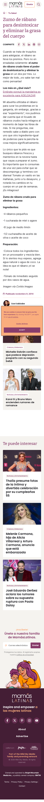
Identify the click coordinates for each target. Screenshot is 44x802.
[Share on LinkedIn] (29, 44)
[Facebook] (7, 720)
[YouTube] (37, 720)
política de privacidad (25, 655)
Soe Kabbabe (18, 303)
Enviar (35, 645)
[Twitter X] (15, 720)
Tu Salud (12, 13)
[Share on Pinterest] (34, 44)
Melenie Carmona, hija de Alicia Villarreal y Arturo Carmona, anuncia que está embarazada (20, 543)
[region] (22, 321)
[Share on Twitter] (24, 44)
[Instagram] (29, 720)
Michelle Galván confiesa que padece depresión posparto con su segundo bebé (22, 356)
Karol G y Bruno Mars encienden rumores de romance (20, 402)
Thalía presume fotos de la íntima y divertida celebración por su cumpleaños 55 (22, 488)
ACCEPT (22, 330)
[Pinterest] (22, 720)
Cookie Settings (22, 324)
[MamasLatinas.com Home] (15, 4)
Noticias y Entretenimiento (17, 395)
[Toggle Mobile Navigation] (5, 4)
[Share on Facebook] (19, 44)
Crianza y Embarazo (15, 347)
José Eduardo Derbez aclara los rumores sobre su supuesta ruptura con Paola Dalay (21, 597)
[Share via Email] (39, 44)
